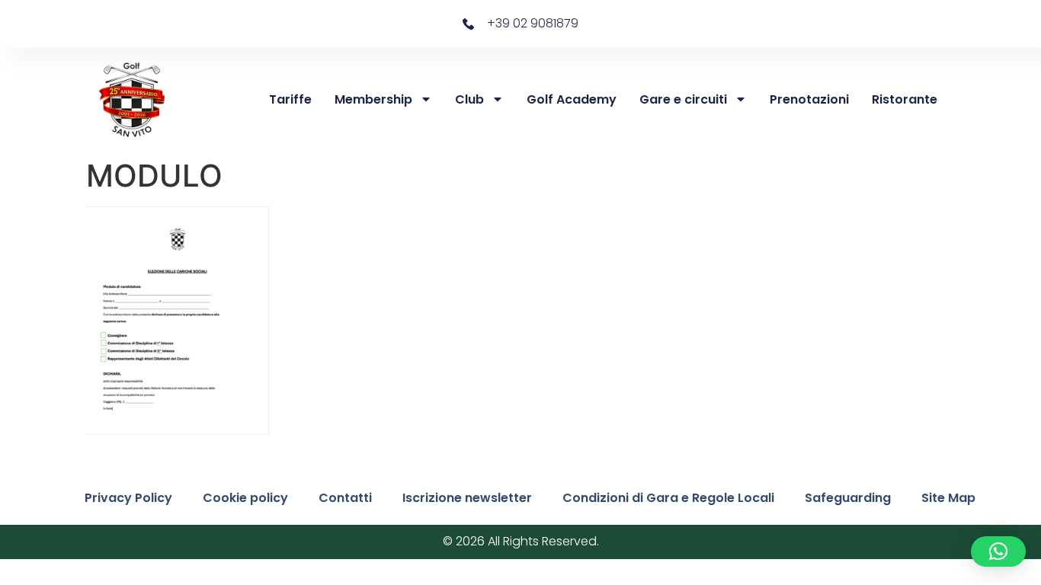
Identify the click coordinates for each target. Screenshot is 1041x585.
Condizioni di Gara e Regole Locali (668, 498)
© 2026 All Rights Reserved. (521, 541)
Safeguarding (848, 498)
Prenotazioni (809, 99)
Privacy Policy (128, 498)
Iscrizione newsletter (467, 498)
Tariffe (290, 99)
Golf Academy (572, 99)
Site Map (948, 498)
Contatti (345, 498)
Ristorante (904, 99)
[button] (998, 551)
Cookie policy (245, 498)
